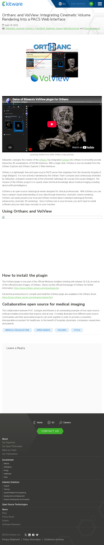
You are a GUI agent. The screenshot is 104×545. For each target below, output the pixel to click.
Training (7, 489)
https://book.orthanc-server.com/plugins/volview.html (27, 297)
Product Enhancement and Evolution (17, 499)
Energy (6, 470)
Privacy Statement (11, 539)
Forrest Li (29, 28)
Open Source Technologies (15, 504)
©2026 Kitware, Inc (11, 534)
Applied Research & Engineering (15, 493)
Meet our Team (9, 450)
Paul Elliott (40, 28)
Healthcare (7, 474)
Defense (6, 464)
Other (6, 477)
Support (6, 486)
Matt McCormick (71, 28)
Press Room (8, 517)
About (5, 439)
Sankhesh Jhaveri (54, 28)
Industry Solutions (10, 482)
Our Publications (10, 454)
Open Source (43, 330)
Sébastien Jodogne (15, 28)
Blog (4, 513)
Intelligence (8, 467)
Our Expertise (8, 442)
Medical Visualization (17, 330)
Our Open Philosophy (12, 446)
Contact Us (50, 431)
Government (8, 460)
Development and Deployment (14, 496)
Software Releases (11, 524)
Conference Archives (54, 539)
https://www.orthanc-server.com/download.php (36, 288)
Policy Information (32, 539)
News (5, 509)
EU (64, 3)
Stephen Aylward (92, 28)
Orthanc (42, 160)
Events (5, 520)
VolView (65, 160)
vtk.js (77, 330)
